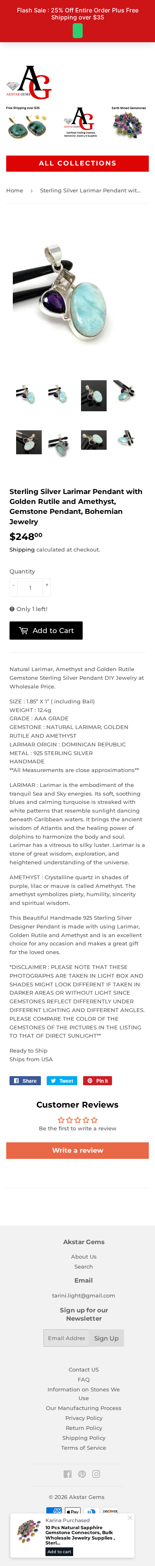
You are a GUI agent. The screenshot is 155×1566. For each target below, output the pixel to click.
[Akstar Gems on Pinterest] (82, 1475)
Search (83, 1266)
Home (14, 190)
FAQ (84, 1379)
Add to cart (59, 1551)
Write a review (77, 1150)
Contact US (84, 1369)
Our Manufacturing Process (84, 1408)
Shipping (22, 549)
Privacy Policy (84, 1418)
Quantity (22, 571)
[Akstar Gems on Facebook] (67, 1475)
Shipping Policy (83, 1437)
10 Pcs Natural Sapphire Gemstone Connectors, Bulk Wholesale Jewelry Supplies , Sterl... (80, 1535)
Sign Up (106, 1338)
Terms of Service (83, 1447)
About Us (84, 1256)
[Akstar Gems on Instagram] (96, 1475)
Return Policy (84, 1428)
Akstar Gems (87, 1497)
